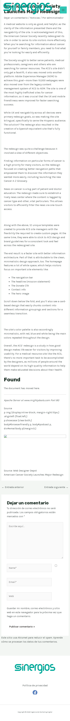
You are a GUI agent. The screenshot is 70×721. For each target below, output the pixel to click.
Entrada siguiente (56, 487)
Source (8, 408)
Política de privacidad (35, 685)
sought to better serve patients (36, 60)
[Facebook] (35, 692)
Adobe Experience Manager (31, 76)
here (36, 388)
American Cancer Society (22, 36)
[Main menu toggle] (63, 9)
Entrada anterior (13, 487)
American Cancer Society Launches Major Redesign (33, 474)
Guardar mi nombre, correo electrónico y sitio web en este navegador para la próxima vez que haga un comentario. (34, 612)
